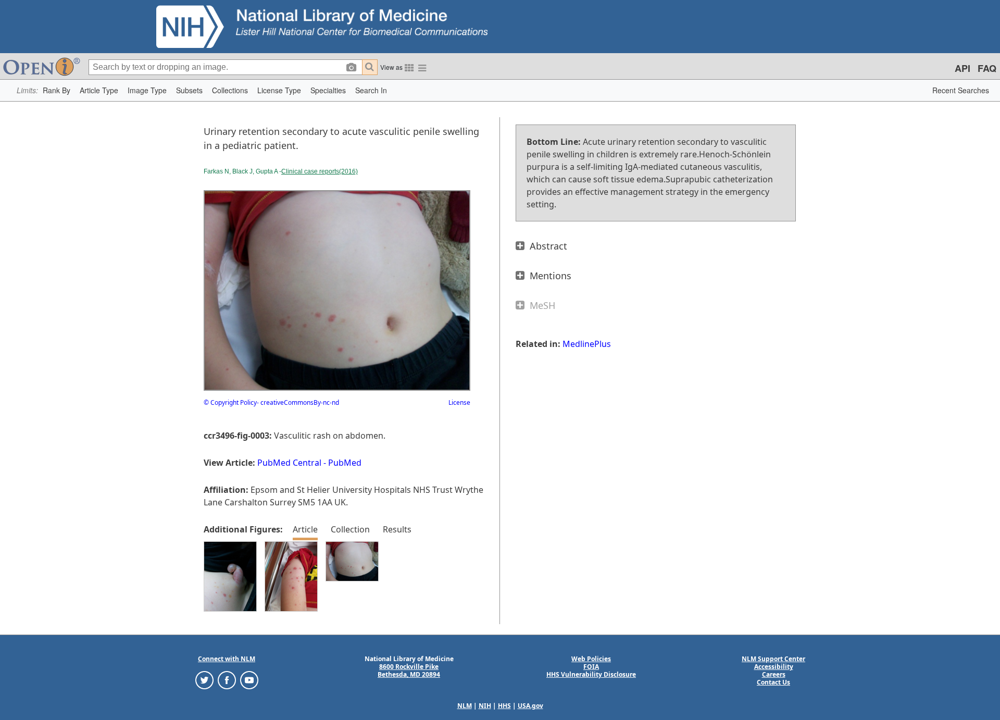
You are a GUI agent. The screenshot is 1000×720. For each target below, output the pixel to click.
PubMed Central (289, 462)
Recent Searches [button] (960, 90)
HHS (504, 705)
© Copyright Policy (230, 402)
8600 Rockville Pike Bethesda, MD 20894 (409, 670)
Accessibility (773, 666)
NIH (485, 705)
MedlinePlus (586, 344)
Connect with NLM (226, 658)
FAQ (987, 68)
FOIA (591, 666)
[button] (56, 90)
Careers (773, 674)
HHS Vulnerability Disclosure (591, 674)
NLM (464, 705)
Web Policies (591, 658)
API (962, 68)
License (459, 402)
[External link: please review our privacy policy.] (204, 679)
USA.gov (530, 705)
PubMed (344, 462)
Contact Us (773, 682)
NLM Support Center (773, 658)
